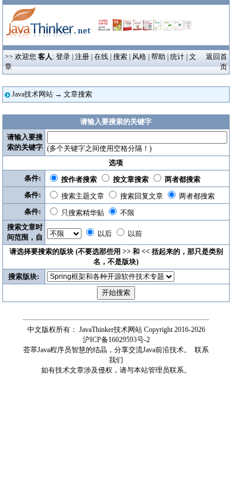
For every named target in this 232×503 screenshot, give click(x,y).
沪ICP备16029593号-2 (116, 340)
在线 (101, 56)
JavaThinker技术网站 (110, 329)
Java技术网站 (32, 94)
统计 (177, 56)
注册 (82, 56)
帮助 (158, 56)
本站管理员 (152, 370)
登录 (63, 56)
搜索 (120, 56)
